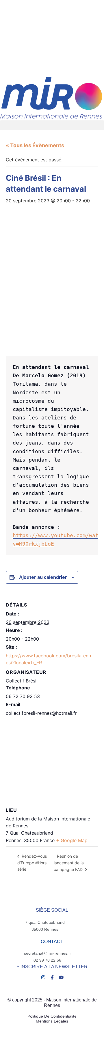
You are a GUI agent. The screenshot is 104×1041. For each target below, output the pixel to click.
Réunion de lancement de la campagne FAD (69, 863)
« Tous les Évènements (35, 145)
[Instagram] (43, 977)
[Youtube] (61, 977)
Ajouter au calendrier (43, 577)
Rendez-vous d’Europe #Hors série (32, 863)
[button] (52, 125)
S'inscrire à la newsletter (52, 966)
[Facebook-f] (52, 977)
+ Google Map (72, 840)
